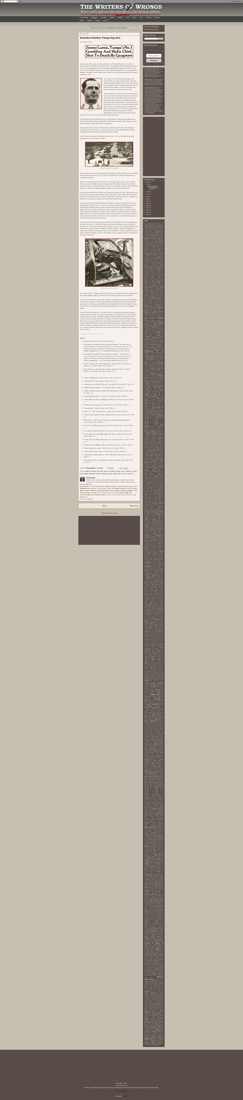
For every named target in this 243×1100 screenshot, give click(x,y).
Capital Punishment (156, 337)
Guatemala (154, 546)
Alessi (160, 242)
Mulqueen (159, 757)
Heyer (153, 563)
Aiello (153, 237)
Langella (153, 659)
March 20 (153, 709)
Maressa (146, 712)
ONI (149, 808)
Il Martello (157, 571)
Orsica (145, 810)
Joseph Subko (147, 630)
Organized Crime (156, 809)
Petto (154, 836)
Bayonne (152, 289)
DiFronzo (161, 437)
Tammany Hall (147, 954)
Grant (160, 538)
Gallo (151, 510)
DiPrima (154, 441)
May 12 (161, 723)
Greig (151, 545)
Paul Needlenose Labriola (157, 828)
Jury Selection (154, 643)
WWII (159, 1038)
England (161, 463)
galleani (146, 510)
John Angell (155, 615)
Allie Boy (160, 245)
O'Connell (153, 797)
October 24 (158, 801)
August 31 (146, 274)
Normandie (156, 783)
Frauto (147, 503)
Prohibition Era (157, 860)
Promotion (159, 862)
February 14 (154, 478)
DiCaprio (161, 434)
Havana (156, 559)
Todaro (146, 985)
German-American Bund (156, 527)
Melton (147, 735)
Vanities (153, 1006)
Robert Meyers (149, 882)
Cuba (145, 401)
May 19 (157, 724)
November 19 (147, 790)
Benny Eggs (158, 291)
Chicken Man (152, 366)
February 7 (148, 485)
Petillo (161, 835)
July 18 (155, 634)
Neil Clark (159, 768)
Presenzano (147, 854)
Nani (147, 763)
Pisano (153, 844)
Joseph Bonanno (148, 627)
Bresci (154, 315)
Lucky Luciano (153, 686)
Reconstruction (147, 874)
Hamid (156, 551)
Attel (147, 270)
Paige (145, 814)
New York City (157, 776)
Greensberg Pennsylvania (150, 543)
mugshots (152, 756)
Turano (161, 996)
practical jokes (154, 852)
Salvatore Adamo (152, 900)
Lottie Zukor (155, 680)
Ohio (156, 806)
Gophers (154, 537)
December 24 (147, 421)
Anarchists (154, 253)
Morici (162, 751)
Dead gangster (149, 411)
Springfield (146, 938)
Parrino (159, 822)
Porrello (155, 851)
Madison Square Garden (149, 692)
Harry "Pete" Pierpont (157, 554)
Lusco (150, 688)
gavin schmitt (147, 522)
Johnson (151, 626)
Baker (154, 275)
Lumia (82, 474)
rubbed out (153, 894)
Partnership (147, 823)
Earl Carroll (151, 450)
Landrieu (146, 659)
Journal (146, 631)
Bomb (145, 305)
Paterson (153, 826)
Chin (160, 366)
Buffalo (161, 323)
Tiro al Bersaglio (153, 983)
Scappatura (148, 911)
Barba (152, 281)
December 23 (157, 419)
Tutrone (152, 998)
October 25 (147, 802)
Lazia (160, 664)
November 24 (147, 791)
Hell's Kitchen (157, 561)
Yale (160, 1039)
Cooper (156, 390)
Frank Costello (158, 497)
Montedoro (155, 749)
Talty (161, 952)
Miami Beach (149, 740)
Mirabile (160, 745)
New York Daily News (149, 778)
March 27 (146, 711)
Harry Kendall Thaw (153, 557)
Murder (98, 474)
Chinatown (146, 367)
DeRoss (159, 430)
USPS (151, 1003)
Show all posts (122, 27)
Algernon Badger (159, 243)
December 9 (147, 425)
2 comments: (110, 468)
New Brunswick (156, 770)
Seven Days (153, 924)
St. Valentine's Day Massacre (153, 942)
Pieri (160, 842)
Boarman (159, 302)
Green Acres (150, 542)
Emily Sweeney (147, 463)
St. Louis (146, 942)
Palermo (157, 814)
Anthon (146, 257)
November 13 (147, 787)
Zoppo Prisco (160, 1043)
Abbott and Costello (148, 233)
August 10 (152, 270)
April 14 (147, 259)
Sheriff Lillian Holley (149, 926)
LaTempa (152, 663)
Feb (149, 191)
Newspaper (158, 779)
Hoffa (160, 565)
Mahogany (149, 701)
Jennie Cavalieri (152, 603)
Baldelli (146, 277)
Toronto (152, 990)
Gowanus (146, 538)
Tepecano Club (157, 957)
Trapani (159, 991)
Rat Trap (153, 868)
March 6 (159, 711)
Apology (146, 258)
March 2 (148, 709)
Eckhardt (146, 454)
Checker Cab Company (150, 362)
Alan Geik (154, 239)
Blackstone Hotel (148, 301)
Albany (146, 241)
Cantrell (148, 337)
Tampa (110, 474)
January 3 (153, 597)
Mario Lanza (147, 715)
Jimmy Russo (156, 607)
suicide (156, 950)
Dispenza (152, 442)
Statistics (146, 946)
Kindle (153, 651)
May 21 (149, 725)
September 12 (157, 920)
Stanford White (148, 944)
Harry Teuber (153, 558)
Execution (146, 470)
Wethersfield (159, 1024)
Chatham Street (148, 360)
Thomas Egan (148, 977)
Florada (159, 490)
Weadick (153, 1019)
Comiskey (154, 385)
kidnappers (159, 650)
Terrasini (148, 960)
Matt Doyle (159, 721)
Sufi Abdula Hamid (148, 950)
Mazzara (156, 729)
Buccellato (152, 321)
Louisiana (161, 682)
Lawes (161, 663)
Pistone (159, 844)
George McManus (159, 526)
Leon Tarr (148, 670)
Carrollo (152, 345)
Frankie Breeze (157, 499)
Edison (161, 454)
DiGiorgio (159, 438)
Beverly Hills (153, 294)
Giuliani (154, 533)
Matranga (152, 721)
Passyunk (146, 826)
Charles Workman (159, 357)
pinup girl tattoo (159, 843)
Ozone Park (151, 812)
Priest (155, 858)
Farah (159, 473)
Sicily (147, 930)
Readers (158, 871)
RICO (152, 878)
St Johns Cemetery (159, 939)
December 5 (147, 423)
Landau (146, 658)
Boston (153, 313)
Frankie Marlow (147, 501)
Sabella (159, 896)
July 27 (147, 636)
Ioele (151, 579)
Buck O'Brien (147, 323)
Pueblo (153, 864)
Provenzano (157, 863)
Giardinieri (146, 530)
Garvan (159, 519)
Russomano (147, 896)
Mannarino (92, 474)
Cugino (155, 401)
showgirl (155, 928)
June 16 (157, 639)
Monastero (152, 748)
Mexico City (147, 739)
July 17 (150, 634)
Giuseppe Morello (157, 534)
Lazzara (134, 471)
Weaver (159, 1019)
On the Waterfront (153, 807)
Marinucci (160, 713)
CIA (160, 371)
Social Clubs (148, 932)
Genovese (147, 525)
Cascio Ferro (153, 347)
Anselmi (159, 255)
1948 (160, 227)
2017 (147, 212)
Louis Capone (153, 682)
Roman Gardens (157, 886)
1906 (158, 223)
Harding (148, 553)
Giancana (153, 529)
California (158, 332)
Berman (146, 293)
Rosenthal (146, 892)
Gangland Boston (156, 515)
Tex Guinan (147, 961)
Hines (155, 565)
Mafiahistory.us (147, 699)
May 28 (146, 727)
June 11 (159, 638)
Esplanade (154, 466)
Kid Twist (153, 650)
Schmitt (157, 17)
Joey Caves (147, 615)
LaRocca (128, 471)
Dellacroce (146, 427)
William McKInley (149, 1028)
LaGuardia (146, 656)
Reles (162, 874)
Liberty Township (148, 671)
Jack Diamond (154, 586)
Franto (149, 502)
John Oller (153, 622)
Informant (154, 575)
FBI (156, 477)
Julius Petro (148, 632)
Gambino (161, 511)
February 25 (158, 482)
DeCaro (146, 415)
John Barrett (152, 616)
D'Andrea (146, 403)
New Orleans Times (157, 775)
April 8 (160, 262)
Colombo (146, 381)
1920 (151, 225)
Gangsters (146, 519)
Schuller (146, 914)
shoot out (148, 928)
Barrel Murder (157, 282)
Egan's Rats (149, 459)
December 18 (158, 417)
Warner (89, 20)
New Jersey (153, 772)
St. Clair (148, 940)
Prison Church (152, 859)
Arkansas (146, 265)
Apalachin (159, 257)
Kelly (145, 647)
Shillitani (153, 927)
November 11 (149, 786)
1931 (147, 227)
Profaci (159, 859)
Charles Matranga (159, 356)
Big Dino (153, 295)
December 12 (153, 415)
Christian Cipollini (155, 369)
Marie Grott (148, 713)
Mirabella (154, 745)
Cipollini (103, 17)
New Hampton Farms (154, 771)
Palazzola (151, 814)
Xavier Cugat (154, 1039)
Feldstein (156, 485)
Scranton (153, 916)
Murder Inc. (155, 759)
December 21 (147, 419)
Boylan (159, 313)
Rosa (153, 888)
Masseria (152, 720)
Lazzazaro (153, 666)
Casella (148, 348)
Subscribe (154, 60)
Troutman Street (148, 996)
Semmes (154, 919)
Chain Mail (158, 353)
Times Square (154, 982)
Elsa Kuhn (159, 462)
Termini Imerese (152, 959)
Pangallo (154, 818)
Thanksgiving (156, 961)
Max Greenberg (154, 723)
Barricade (146, 283)
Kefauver (148, 646)
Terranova (160, 959)
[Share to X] (123, 468)
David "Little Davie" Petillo (150, 410)
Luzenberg (156, 688)
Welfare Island (158, 1020)
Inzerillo (146, 579)
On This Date (84, 17)
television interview (159, 956)
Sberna (146, 910)
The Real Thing (158, 971)
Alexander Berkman (148, 243)
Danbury (146, 405)
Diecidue (93, 471)
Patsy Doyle (158, 827)
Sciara (161, 914)
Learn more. (151, 112)
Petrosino (148, 836)
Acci (162, 233)
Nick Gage (159, 781)
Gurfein (159, 549)
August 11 (159, 270)
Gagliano (152, 507)
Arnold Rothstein (154, 265)
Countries (155, 395)
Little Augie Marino (150, 674)
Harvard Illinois (149, 559)
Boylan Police (147, 314)
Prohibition (147, 860)
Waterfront (156, 1018)
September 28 (157, 922)
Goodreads (147, 537)
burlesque (153, 327)
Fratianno (161, 502)
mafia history (157, 697)
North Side (160, 785)
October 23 (150, 801)
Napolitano (159, 763)
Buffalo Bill (149, 324)
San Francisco (159, 906)
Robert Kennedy (149, 880)
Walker (159, 1014)
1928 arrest (151, 226)
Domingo (146, 443)
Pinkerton (152, 843)
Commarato (160, 385)
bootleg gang (156, 310)
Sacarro (146, 898)
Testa (160, 960)
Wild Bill (154, 1027)
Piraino (147, 844)
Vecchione (159, 1006)
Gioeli (150, 531)
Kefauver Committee (156, 646)
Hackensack (154, 550)
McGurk (159, 732)
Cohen (156, 379)
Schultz (151, 914)
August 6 (153, 274)
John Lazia (153, 620)
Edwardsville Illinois (159, 458)
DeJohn (152, 426)
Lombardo (152, 678)
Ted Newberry (149, 956)
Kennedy (153, 647)
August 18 (159, 271)
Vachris (159, 1003)
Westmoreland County (149, 1024)
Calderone (159, 331)
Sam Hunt (146, 904)
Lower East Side (150, 683)
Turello (147, 998)
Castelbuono (147, 349)
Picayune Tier (160, 840)
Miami (161, 739)
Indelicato (148, 574)
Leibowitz (152, 668)
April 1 (151, 258)
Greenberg (158, 542)
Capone (146, 339)
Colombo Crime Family (156, 381)
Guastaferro (147, 546)
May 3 (156, 727)
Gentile (151, 526)
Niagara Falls (152, 781)
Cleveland (160, 375)
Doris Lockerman (153, 446)
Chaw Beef (158, 360)
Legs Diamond (158, 667)
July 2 (160, 634)
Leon (162, 668)
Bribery (159, 315)
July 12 (146, 634)
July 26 (161, 635)
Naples (152, 763)
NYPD (159, 795)
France (159, 494)
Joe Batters (158, 611)
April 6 (155, 262)
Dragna (106, 471)
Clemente (154, 375)
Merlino (161, 736)
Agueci (147, 237)
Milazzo (161, 743)
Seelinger (148, 919)
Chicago (160, 362)
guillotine (146, 547)
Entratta (153, 465)
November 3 (158, 793)
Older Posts (134, 506)
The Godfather (160, 965)
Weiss (152, 1020)
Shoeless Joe (160, 927)
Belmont (152, 290)
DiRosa (160, 441)
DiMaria (159, 439)
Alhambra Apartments (151, 245)
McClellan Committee (149, 732)
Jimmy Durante (147, 607)
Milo (151, 744)
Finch (156, 487)
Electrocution (154, 461)
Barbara (159, 281)
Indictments (147, 575)
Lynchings (151, 690)
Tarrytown (161, 954)
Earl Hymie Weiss (159, 450)
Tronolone (153, 995)
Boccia (145, 303)
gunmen (153, 549)
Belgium (146, 290)
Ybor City (130, 474)
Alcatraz (155, 242)
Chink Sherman (154, 367)
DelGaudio (159, 426)
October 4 (155, 803)
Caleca (146, 332)
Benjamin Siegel (149, 291)
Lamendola (159, 656)
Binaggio (153, 297)
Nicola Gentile (147, 782)
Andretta (161, 254)
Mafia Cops (147, 697)
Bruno (145, 321)
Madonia (159, 692)
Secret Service (159, 918)
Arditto (153, 263)
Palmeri (152, 816)
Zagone (160, 1040)
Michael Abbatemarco (158, 740)
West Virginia (154, 1022)
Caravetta (159, 340)
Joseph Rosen (158, 628)
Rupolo (146, 895)
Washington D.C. (148, 1018)
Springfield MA (154, 938)
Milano (155, 743)
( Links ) (105, 20)
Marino (154, 713)
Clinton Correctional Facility (152, 377)
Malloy (161, 703)
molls (160, 747)
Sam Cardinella (147, 903)
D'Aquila (153, 403)
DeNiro (155, 429)
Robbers (161, 878)
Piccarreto (148, 842)
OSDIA (150, 810)
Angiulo (147, 255)
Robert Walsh (158, 882)
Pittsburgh (104, 474)
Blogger (125, 1096)
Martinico (146, 717)
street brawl (158, 947)
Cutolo (152, 402)
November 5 (158, 794)
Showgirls (161, 928)
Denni (160, 429)
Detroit (153, 432)
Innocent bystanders (158, 577)
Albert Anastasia (159, 241)
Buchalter (159, 321)
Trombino (146, 995)
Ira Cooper (156, 579)
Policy (162, 847)
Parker (159, 820)
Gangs (159, 517)
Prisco (160, 858)
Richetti (147, 878)
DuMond (120, 17)
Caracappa (153, 340)
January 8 (155, 598)
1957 (150, 229)
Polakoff (152, 847)
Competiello (147, 387)
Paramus (152, 819)
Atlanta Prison (153, 269)
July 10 (159, 632)
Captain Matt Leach (156, 339)
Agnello (156, 235)
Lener (157, 668)
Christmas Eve (147, 370)
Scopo (153, 915)
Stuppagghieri (158, 948)
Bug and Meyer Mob (158, 324)
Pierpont (146, 843)
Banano (159, 278)
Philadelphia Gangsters (152, 838)
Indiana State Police (157, 574)
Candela (161, 336)
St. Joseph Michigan (156, 940)
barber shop (147, 282)
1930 (162, 226)
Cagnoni (155, 329)
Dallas (159, 403)
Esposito (161, 466)
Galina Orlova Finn (157, 509)
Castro (153, 352)
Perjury (159, 834)
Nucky (154, 795)
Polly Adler (153, 850)
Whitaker (146, 1026)
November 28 (147, 793)
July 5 (148, 638)
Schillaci (146, 912)
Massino (146, 721)
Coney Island (157, 387)
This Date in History (156, 974)
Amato (145, 249)
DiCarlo (148, 435)
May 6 (157, 728)
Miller (147, 744)
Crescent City (147, 398)
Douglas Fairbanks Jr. (149, 447)
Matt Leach (146, 723)
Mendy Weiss (155, 736)
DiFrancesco (154, 437)
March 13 (148, 708)
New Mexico (160, 772)
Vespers (150, 1008)
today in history (152, 985)
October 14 (153, 798)
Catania (159, 352)
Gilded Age (153, 530)
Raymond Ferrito (148, 871)
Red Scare (156, 874)
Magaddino (157, 699)
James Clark (154, 589)
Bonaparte (154, 306)
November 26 (157, 791)
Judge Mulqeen (159, 631)
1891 (150, 223)
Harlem (155, 553)
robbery (148, 879)
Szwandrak (146, 952)
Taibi (152, 952)
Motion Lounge (155, 752)
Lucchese (146, 684)
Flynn (155, 491)
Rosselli (153, 892)
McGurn (146, 733)
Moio (156, 747)
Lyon (141, 17)
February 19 (158, 479)
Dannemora (147, 409)
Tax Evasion (153, 955)
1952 (145, 229)
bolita (160, 303)
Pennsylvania (147, 834)
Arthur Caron (154, 266)
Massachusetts (157, 719)
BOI (156, 303)
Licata (155, 671)
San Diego (151, 906)
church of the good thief (150, 371)
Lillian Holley (156, 672)
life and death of (148, 672)
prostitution (147, 863)
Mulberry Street (159, 756)
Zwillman (157, 1044)
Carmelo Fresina (153, 344)
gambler (161, 513)
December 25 (157, 421)
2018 (147, 210)
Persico (156, 835)
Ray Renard (158, 870)
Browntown (159, 320)
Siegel (152, 930)
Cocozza (151, 379)
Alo (150, 246)
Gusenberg (146, 550)
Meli (162, 733)
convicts (159, 389)
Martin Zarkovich (157, 716)
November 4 (147, 794)
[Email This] (120, 468)
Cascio (146, 347)
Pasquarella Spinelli (156, 824)
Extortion (154, 470)
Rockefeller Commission (156, 883)
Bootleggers (147, 311)
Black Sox (158, 299)
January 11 (151, 593)
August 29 (153, 273)
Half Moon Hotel (149, 551)
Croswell (159, 399)
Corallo (161, 390)
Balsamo (146, 278)
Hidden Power (160, 563)
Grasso (146, 539)
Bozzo (161, 314)
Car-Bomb (146, 340)
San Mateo (149, 907)
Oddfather (155, 804)
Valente (156, 1004)
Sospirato (159, 934)
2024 (147, 196)
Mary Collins (158, 717)
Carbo (145, 341)
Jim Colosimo (159, 606)
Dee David (155, 425)
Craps (153, 397)
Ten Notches (149, 957)
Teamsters (160, 955)
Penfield (160, 832)
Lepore (159, 670)
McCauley (149, 731)
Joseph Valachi (157, 630)
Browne (153, 320)
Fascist (146, 475)
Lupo (145, 688)
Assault (146, 269)
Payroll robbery (147, 831)
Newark (152, 779)
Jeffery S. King (153, 602)
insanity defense (157, 578)
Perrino (146, 835)
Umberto (161, 998)
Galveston (154, 511)
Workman (146, 1035)
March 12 (161, 707)
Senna (160, 919)
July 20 (146, 635)
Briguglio (152, 317)
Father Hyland (153, 475)
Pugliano (159, 864)
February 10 (147, 478)
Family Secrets (157, 471)
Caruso (159, 345)
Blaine (155, 301)
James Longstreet (154, 590)
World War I (153, 1035)
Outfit (160, 810)
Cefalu (151, 353)
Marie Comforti (160, 712)
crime (153, 399)
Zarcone (153, 1042)
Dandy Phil (156, 406)
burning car (160, 327)
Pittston (154, 846)
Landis (152, 658)
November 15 (147, 789)
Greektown (160, 541)
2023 (147, 199)
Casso (159, 348)
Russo (151, 895)
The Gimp (152, 965)
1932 (152, 227)
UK (156, 998)
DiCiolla (153, 435)
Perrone (151, 835)
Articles (150, 267)
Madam (146, 691)
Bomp (151, 305)
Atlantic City (160, 269)
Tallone (156, 952)
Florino (150, 491)
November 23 (157, 790)
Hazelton (149, 561)
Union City (148, 999)
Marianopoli (152, 712)
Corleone (149, 391)
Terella (145, 959)
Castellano (146, 352)
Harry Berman (147, 555)
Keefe (134, 17)
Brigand (146, 317)
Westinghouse (157, 1023)
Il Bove (151, 571)
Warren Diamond (156, 1016)
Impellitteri (148, 573)
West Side (146, 1022)
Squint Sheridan (149, 939)
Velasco (124, 474)
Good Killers (158, 535)
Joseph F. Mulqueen (158, 627)
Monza (161, 749)
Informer (148, 577)
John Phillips (160, 622)
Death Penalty (149, 413)
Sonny (154, 932)
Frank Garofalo (148, 498)
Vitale (152, 1012)
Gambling (112, 471)
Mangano (148, 704)
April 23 (154, 261)
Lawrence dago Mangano (151, 664)
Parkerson (146, 822)
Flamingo (158, 489)
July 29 (152, 636)
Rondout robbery (154, 887)
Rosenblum (147, 891)
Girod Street (147, 533)
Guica (160, 546)
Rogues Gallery (147, 886)
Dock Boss (158, 442)
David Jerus (160, 410)
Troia (160, 994)
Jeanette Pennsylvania (149, 601)
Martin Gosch (147, 716)
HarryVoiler (160, 558)
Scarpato (160, 911)
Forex (150, 493)
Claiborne (159, 374)
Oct (149, 184)
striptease (146, 948)
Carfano (161, 341)
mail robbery (158, 701)
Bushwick (148, 328)
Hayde (161, 559)
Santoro (152, 908)
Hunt (127, 17)
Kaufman (161, 644)
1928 (145, 226)
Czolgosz (159, 402)
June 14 (146, 639)
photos (146, 840)
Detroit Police (160, 431)
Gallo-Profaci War (159, 510)
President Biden (157, 854)
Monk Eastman (147, 749)
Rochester (146, 883)
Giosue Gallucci (157, 531)
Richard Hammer (149, 876)
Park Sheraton (150, 820)
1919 (147, 225)
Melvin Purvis (154, 735)
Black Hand (156, 298)
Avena (158, 274)
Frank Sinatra (147, 499)
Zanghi (146, 1042)
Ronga (161, 887)
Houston (146, 569)
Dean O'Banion (159, 411)
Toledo (145, 986)
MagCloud (154, 700)
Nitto (145, 783)
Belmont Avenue (159, 290)
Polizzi (154, 848)
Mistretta (152, 747)
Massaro (146, 720)
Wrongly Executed (149, 1038)
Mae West (146, 694)
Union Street (158, 1000)
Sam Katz (153, 904)
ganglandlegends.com (149, 517)
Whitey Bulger (147, 1027)
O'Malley (159, 797)
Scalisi (161, 910)
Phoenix (159, 839)
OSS (156, 810)
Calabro (148, 331)
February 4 (160, 483)
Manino (161, 704)
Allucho (146, 246)
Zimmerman (147, 1043)
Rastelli (146, 868)
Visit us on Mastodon (121, 1091)
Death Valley (147, 414)
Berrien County (154, 293)
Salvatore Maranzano (156, 902)
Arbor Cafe (146, 263)
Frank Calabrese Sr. (148, 497)
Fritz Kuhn (152, 506)
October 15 (160, 798)
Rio (156, 878)
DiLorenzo (100, 471)
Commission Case (157, 386)
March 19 (161, 708)
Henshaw (154, 562)
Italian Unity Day (154, 582)
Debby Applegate (157, 414)
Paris (162, 819)
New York (147, 776)
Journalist (152, 631)
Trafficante (146, 991)
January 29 (147, 597)
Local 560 (152, 676)
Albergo (151, 241)
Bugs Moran (149, 325)
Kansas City (154, 644)
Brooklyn (160, 318)
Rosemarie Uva (153, 890)
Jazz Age (159, 599)
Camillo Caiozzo (148, 335)
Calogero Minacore (148, 333)
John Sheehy (149, 623)
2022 (147, 201)
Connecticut (147, 389)
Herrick (159, 562)
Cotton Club (156, 394)
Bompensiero (158, 305)
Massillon (160, 720)
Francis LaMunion (157, 495)
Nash (160, 764)
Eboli (160, 453)
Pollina (145, 850)
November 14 (157, 787)
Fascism (159, 474)
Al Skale (148, 239)
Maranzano (147, 707)
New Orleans (150, 774)
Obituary (146, 798)
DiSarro (146, 442)
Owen (145, 811)
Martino (152, 717)
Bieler (158, 294)
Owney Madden (152, 811)
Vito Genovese (147, 1014)
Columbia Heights (156, 382)
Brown (148, 320)
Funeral (159, 506)
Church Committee (157, 370)
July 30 (158, 636)
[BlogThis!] (122, 468)
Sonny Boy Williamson (151, 934)
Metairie (154, 737)
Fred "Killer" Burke (156, 503)
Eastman (155, 453)
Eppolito (159, 465)
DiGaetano (148, 438)
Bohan (151, 303)
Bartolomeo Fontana (156, 283)
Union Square (155, 999)
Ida (147, 571)
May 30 (161, 727)
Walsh (82, 20)
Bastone (146, 286)
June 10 (154, 638)
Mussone (153, 762)
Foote (145, 493)
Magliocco (160, 700)
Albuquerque (149, 242)
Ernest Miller (147, 466)
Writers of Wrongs (157, 1036)
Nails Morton (160, 762)
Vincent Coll (154, 1010)
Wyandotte (146, 1039)
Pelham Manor (157, 831)
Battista (157, 286)
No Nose (150, 783)
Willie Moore (147, 1031)
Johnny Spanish (153, 624)
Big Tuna (146, 297)
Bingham (159, 297)
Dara (160, 409)
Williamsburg (158, 1030)
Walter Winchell (154, 1015)
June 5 (123, 471)
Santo (145, 908)
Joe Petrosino (147, 612)
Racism (152, 867)
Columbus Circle (157, 383)
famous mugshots (149, 473)
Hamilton (161, 551)
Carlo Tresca (155, 343)
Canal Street (154, 336)
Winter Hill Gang (148, 1032)
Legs (151, 667)
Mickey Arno (148, 741)
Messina (148, 737)
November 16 (157, 789)
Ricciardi (161, 875)
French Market (155, 505)
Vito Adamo (158, 1012)
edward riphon (149, 458)
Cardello (151, 341)
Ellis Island (153, 462)
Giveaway (146, 535)
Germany (146, 529)
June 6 (159, 642)
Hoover (159, 566)
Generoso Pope (153, 523)
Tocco (160, 983)
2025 (147, 182)
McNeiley (158, 733)
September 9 (157, 923)
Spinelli (152, 936)
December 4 (158, 422)
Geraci (147, 527)
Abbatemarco (158, 231)
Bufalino (155, 323)
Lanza (145, 660)
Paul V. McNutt (158, 830)
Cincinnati (152, 373)
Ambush (146, 250)
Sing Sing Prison (152, 931)
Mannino (158, 705)
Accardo (157, 233)
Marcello (155, 707)
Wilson (153, 1031)
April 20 (149, 261)
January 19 (154, 594)
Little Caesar (159, 674)
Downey (112, 17)
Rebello (159, 872)
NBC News (152, 768)
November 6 (147, 795)
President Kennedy (158, 855)
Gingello (159, 530)
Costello (146, 394)
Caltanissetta (158, 333)
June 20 (149, 640)
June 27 (148, 642)
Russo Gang (158, 895)
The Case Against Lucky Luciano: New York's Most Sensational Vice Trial (153, 964)
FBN (161, 477)
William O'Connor (149, 1030)
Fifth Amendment (148, 487)
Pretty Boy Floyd (148, 858)
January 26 (158, 595)
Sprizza (161, 938)
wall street (146, 1015)
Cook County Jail (148, 390)
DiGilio (154, 438)
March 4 (153, 711)
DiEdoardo (146, 437)
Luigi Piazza (154, 687)
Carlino (148, 343)
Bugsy (155, 325)
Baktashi (160, 275)
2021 (147, 203)
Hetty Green (147, 563)
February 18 (150, 479)
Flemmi (154, 490)
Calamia (153, 331)
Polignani (148, 848)
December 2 (158, 418)
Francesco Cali (147, 495)
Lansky (159, 659)
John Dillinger (156, 619)
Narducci (154, 764)
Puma (145, 866)
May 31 (147, 728)
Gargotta (154, 519)
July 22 (151, 635)
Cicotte (146, 373)
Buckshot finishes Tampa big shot (100, 37)
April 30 (146, 262)
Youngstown (153, 1040)
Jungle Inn (146, 643)
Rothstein (146, 894)
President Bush (148, 855)
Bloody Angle (147, 302)
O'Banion (146, 797)
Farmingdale (147, 474)
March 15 (154, 708)
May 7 (161, 728)
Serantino (146, 924)
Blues (154, 302)
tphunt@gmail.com (85, 484)
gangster (146, 518)
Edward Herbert (159, 457)
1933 (156, 227)
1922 (156, 225)
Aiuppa (158, 237)
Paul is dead (147, 828)
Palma (151, 815)
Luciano (154, 684)
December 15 (150, 417)
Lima (162, 672)
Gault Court (158, 521)
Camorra (158, 335)
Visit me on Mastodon (86, 499)
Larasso (159, 660)
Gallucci (148, 511)
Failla (145, 471)
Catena (146, 353)
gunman (146, 549)
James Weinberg (153, 591)
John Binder (152, 618)
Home (105, 506)
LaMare (153, 656)
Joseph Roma (149, 628)
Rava (160, 868)
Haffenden (160, 550)
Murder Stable (157, 760)
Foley (160, 491)
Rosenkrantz (157, 891)
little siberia (156, 675)
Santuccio (159, 908)
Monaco (146, 748)
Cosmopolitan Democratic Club (152, 393)
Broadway (159, 317)
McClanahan (158, 731)
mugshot (146, 756)
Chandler (146, 355)
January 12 (158, 593)
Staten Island (157, 944)
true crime (155, 996)
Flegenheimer (147, 490)
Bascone (146, 285)
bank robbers (154, 279)
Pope (160, 850)
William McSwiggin (159, 1028)
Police (157, 847)
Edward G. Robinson (149, 457)
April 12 (161, 258)
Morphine (148, 752)
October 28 (153, 802)
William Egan (160, 1027)
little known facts (148, 675)
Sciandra (157, 914)
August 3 (159, 273)
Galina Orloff (147, 509)
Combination (147, 385)
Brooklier (153, 318)
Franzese (155, 502)
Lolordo (146, 678)
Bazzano (159, 289)
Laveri (157, 663)
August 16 (146, 271)
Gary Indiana (147, 521)
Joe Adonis (148, 610)
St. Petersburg (155, 942)
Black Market (151, 299)
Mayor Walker (149, 729)
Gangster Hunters (156, 518)
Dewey (148, 433)
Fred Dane (147, 505)
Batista (151, 286)
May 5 (152, 728)
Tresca (151, 994)
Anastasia (148, 254)
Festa (156, 486)
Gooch (152, 535)
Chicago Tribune (151, 365)
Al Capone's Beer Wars (157, 238)
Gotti (160, 537)
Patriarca (159, 826)
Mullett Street (150, 757)
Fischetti (161, 487)
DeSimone (146, 431)
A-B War (148, 231)
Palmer (156, 815)
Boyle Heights (155, 314)
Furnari (146, 507)
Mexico (159, 737)
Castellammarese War (151, 351)
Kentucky (156, 648)
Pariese (157, 819)
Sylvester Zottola (150, 951)
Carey (155, 341)
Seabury (159, 916)
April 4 (151, 262)
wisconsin (156, 1032)
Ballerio (159, 277)
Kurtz (160, 654)
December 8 (157, 423)
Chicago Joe (150, 363)
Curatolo (146, 402)
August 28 (146, 273)
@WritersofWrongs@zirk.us (151, 29)
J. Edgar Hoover (155, 585)
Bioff (150, 298)
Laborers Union (152, 655)
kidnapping (146, 651)
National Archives (157, 766)
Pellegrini (146, 832)
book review (150, 309)
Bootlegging (154, 311)
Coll (160, 379)
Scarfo (154, 911)
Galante (159, 507)
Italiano (118, 471)
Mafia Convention (157, 696)
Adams (147, 234)
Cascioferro (160, 347)
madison (159, 691)
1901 (154, 223)
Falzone (150, 471)
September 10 (147, 920)
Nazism (146, 768)
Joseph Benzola (158, 626)
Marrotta (160, 715)
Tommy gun (152, 987)
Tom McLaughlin (154, 986)
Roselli (146, 890)
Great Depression (154, 539)
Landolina (159, 658)
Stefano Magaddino (156, 946)
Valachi (151, 1004)
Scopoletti (159, 915)
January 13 (147, 594)
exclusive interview (156, 469)
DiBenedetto (155, 434)
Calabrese (161, 329)
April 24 (160, 261)
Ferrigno (151, 486)
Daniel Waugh (156, 407)
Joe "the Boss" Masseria (157, 609)
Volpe (155, 1014)
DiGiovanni (146, 439)
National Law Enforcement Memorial (152, 767)
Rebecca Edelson (148, 872)
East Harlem (149, 451)
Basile (159, 285)
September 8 (147, 923)
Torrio (159, 990)
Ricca (156, 875)
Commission (148, 386)
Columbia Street (148, 383)
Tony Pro (157, 989)
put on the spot (152, 866)
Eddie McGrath (154, 454)
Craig (149, 397)
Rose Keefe (159, 888)
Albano (160, 239)
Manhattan (155, 704)
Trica (156, 994)
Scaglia (151, 910)
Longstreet (155, 679)
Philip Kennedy (152, 839)
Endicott (155, 463)
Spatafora (154, 935)
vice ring (156, 1008)
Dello (153, 427)
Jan (149, 194)
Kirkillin (145, 652)
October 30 (148, 803)
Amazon (159, 249)
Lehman (146, 668)
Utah (155, 1003)
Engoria (148, 465)
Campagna (147, 336)
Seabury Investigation (149, 918)
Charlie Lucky (158, 359)
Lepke (154, 670)
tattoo (147, 955)
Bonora (147, 307)
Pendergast (153, 832)
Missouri (146, 747)
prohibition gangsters (149, 862)
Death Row (158, 413)
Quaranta (159, 866)
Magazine (146, 700)
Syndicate (159, 951)
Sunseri (161, 950)
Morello (155, 751)
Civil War (153, 374)
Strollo (152, 948)
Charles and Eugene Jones (157, 355)
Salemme (151, 899)
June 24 (161, 640)
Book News (160, 307)
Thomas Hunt (117, 474)
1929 (157, 226)
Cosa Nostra (157, 391)
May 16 (152, 724)
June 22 (155, 640)
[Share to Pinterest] (127, 468)
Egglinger (155, 459)
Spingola (159, 936)
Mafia (86, 474)
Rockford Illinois (148, 884)
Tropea (159, 995)
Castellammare (157, 349)
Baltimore (153, 278)
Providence (147, 864)
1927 (160, 225)
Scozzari (146, 916)
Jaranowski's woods (149, 599)
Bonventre (153, 307)
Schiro (152, 912)
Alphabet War (147, 247)
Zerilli (159, 1042)
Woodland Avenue (156, 1034)
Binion (145, 298)
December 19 (147, 418)
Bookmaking (158, 309)
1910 (162, 223)
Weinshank (146, 1020)
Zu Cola (147, 1044)
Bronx (146, 318)
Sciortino (148, 915)
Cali (152, 332)
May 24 (154, 725)
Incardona (155, 573)
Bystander (159, 328)
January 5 (148, 598)
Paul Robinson (149, 830)
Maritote (154, 715)
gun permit (153, 547)
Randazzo (159, 867)
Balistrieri (153, 277)
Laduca (159, 655)
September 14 (147, 922)
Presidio (159, 856)
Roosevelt (148, 888)
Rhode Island (149, 875)
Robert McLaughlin (159, 880)
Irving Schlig (156, 581)
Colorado (146, 382)
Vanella (147, 1006)
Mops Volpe (148, 751)
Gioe (145, 531)
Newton (146, 781)
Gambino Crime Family (151, 513)
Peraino (154, 834)
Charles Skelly (149, 357)
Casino (154, 348)
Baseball (153, 285)
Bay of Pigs (156, 287)
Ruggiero (160, 894)
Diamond (155, 433)
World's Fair (148, 1036)
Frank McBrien (157, 498)
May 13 (147, 724)
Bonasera (161, 306)
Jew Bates (160, 603)
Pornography (147, 851)
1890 (145, 223)
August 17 (153, 271)
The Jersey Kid (149, 967)
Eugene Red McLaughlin (152, 467)
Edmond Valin (149, 455)
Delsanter (159, 427)
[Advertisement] (109, 530)
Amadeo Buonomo (157, 247)
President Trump (151, 856)
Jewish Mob (155, 605)
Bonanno (146, 306)
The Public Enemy (148, 971)
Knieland (161, 652)
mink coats (148, 745)
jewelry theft (148, 605)
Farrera (153, 474)
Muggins (159, 755)
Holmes (154, 566)
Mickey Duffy (156, 741)
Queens (146, 867)
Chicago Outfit (159, 363)
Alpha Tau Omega (157, 246)
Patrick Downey (148, 827)
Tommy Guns (160, 987)
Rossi (160, 892)
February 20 (154, 481)
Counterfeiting (147, 395)
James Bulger (153, 587)
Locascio (159, 676)
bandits (146, 279)
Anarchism (146, 253)
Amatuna (152, 249)
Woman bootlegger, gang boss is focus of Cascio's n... (152, 188)
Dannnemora (154, 409)
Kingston (159, 651)
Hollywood (147, 566)
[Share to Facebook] (125, 468)
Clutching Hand (153, 378)
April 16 (157, 259)
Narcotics (146, 764)
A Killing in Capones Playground (155, 230)
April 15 (152, 259)
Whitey (159, 1026)
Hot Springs (147, 567)
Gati (153, 521)
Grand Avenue (154, 538)
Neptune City (147, 770)
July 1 (154, 632)
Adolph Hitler (155, 234)
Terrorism (154, 960)
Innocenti (148, 578)
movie (152, 755)
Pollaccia (159, 848)
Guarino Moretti (157, 545)
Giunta (159, 533)
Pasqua (154, 823)
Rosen (160, 890)
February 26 (147, 483)
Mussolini (146, 762)
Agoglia (161, 235)
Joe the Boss (156, 612)
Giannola (159, 529)
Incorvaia (161, 573)
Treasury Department (150, 993)
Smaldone (161, 931)
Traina (153, 991)
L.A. (145, 655)
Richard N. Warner (159, 876)
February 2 (146, 481)
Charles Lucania (149, 356)
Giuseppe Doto (147, 534)
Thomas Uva (158, 979)
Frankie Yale (155, 501)
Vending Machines (154, 1007)
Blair (160, 301)
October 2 (155, 799)
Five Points (150, 489)
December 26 (147, 422)
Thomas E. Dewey (157, 975)
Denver (146, 430)
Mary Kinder (147, 719)
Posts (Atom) (113, 513)
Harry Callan (156, 555)
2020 (147, 205)
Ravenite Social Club (149, 870)
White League (153, 1026)
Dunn (149, 449)
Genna (159, 523)
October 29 (160, 802)
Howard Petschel (154, 569)
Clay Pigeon (147, 375)
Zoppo (153, 1043)
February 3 (154, 483)
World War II (160, 1035)
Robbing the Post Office (157, 879)
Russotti (154, 896)
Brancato (148, 315)
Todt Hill (160, 985)
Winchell (159, 1031)
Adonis (150, 235)
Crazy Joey (159, 397)
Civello (147, 374)
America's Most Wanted (155, 250)
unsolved (156, 1002)
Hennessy (147, 562)
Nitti (160, 782)
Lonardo (159, 678)
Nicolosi (155, 782)
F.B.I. (160, 470)
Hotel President (157, 567)
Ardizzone (159, 263)
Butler (153, 328)
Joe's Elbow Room (157, 614)
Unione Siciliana (148, 1002)
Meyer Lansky (154, 739)
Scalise (156, 910)
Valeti (162, 1004)
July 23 (156, 635)
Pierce (154, 842)
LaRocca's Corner (155, 662)
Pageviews (158, 812)
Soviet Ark (146, 935)
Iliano (162, 571)
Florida (145, 491)
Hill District (148, 565)
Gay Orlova (155, 522)
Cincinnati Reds (159, 373)
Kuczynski (155, 654)
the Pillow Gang (157, 969)
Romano (146, 887)
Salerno (157, 899)
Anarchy (161, 253)
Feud (160, 486)
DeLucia (146, 429)
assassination (158, 267)
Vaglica (146, 1004)
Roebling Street (157, 884)
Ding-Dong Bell (147, 441)
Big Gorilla (159, 295)
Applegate (95, 17)
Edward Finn (158, 455)
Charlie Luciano (149, 359)
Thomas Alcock (147, 975)
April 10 (156, 258)
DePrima (153, 430)
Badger (150, 275)
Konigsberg (148, 654)
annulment (153, 255)
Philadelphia (160, 836)
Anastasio (155, 254)
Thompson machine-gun (150, 981)
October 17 (148, 799)
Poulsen (148, 17)
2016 (147, 214)
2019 (147, 208)
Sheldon (160, 924)
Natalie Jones (147, 766)
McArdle (161, 729)
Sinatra (157, 930)
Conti (154, 389)
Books (146, 310)
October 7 (149, 804)
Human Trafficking (154, 570)
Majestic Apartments (154, 703)
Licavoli (160, 671)
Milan (151, 743)
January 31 (160, 597)
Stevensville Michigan (149, 947)
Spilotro (146, 936)
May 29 (151, 727)
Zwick (152, 1044)
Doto (160, 446)
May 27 (159, 725)
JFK (152, 606)
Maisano (146, 703)
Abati (152, 231)
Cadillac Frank (147, 329)
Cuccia (150, 401)
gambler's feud (149, 514)
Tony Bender (149, 989)
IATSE (161, 570)
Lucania (159, 683)
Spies (160, 935)
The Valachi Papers (149, 972)
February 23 (151, 482)
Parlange (154, 822)
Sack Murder (154, 898)
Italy (147, 585)
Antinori (87, 471)
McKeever (152, 733)
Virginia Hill (154, 1011)
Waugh (97, 20)
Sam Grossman (157, 903)
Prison (145, 859)
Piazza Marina (152, 840)
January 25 (150, 595)
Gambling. (146, 515)
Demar (151, 429)
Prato (160, 852)
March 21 (159, 709)
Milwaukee (156, 744)
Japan (160, 598)
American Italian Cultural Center (152, 251)
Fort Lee (152, 494)
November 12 (158, 786)
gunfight (159, 547)
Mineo (161, 744)
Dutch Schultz (156, 449)
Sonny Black (160, 932)
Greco (155, 541)
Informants (160, 575)
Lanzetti (152, 660)
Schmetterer (158, 912)
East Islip (156, 451)
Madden (152, 691)
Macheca (158, 690)
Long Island (147, 679)
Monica (159, 748)
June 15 (152, 639)
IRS (150, 581)
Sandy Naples (158, 907)
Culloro (160, 401)
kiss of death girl (153, 652)
